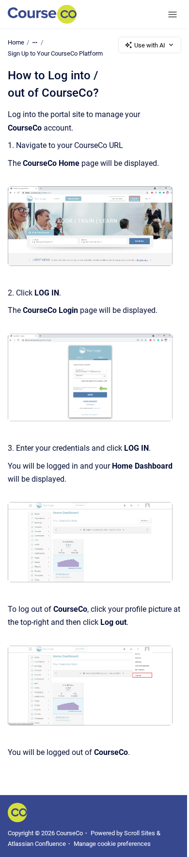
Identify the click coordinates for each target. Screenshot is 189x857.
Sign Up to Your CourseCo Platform (55, 53)
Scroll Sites (139, 833)
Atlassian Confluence (37, 843)
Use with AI (149, 45)
